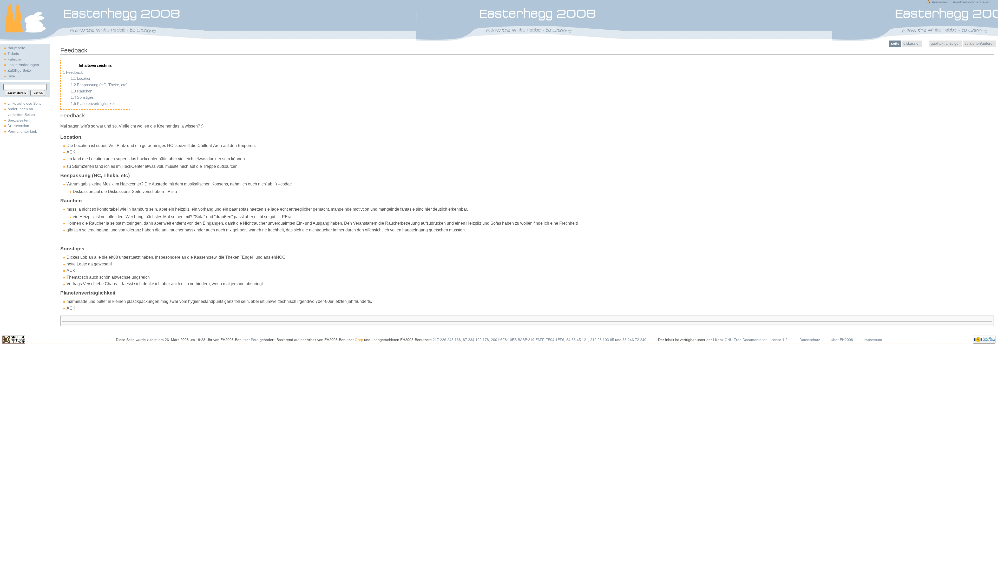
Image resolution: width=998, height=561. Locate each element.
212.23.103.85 (602, 340)
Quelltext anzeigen (946, 43)
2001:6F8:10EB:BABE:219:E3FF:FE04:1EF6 (527, 340)
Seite (895, 43)
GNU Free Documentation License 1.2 (756, 340)
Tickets (13, 53)
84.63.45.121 (577, 340)
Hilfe (11, 76)
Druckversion (18, 126)
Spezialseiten (18, 120)
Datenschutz (809, 340)
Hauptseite (16, 48)
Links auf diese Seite (25, 103)
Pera (255, 340)
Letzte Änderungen (23, 65)
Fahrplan (15, 59)
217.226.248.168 (447, 340)
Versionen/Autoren (980, 43)
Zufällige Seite (19, 70)
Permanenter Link (22, 131)
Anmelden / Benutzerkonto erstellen (961, 2)
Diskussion (912, 43)
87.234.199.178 (476, 340)
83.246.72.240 (634, 340)
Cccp (359, 340)
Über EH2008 (842, 340)
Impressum (873, 340)
